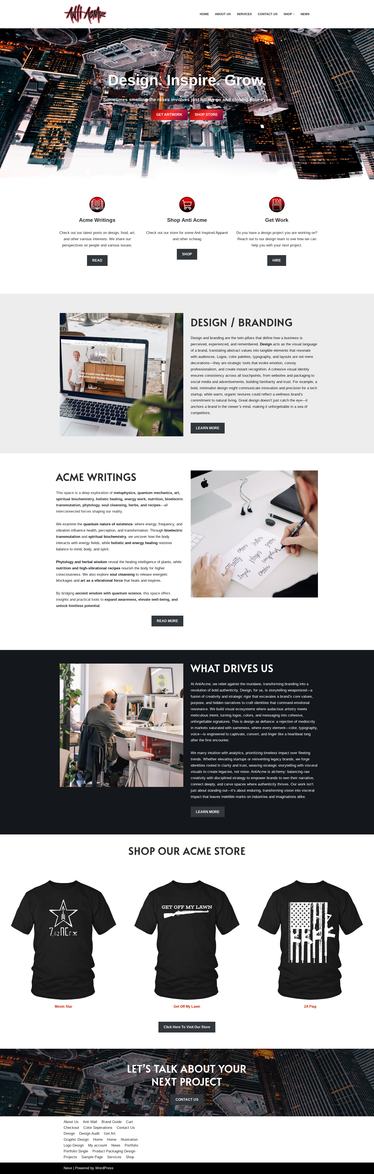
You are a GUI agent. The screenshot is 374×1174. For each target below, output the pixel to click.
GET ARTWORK (169, 114)
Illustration (129, 1139)
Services (244, 14)
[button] (294, 14)
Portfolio (131, 1145)
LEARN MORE (207, 428)
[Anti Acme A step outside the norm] (85, 14)
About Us (223, 14)
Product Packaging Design (113, 1151)
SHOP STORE (206, 114)
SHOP (187, 254)
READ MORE (167, 621)
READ (97, 260)
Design (69, 1133)
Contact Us (267, 14)
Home (204, 14)
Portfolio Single (76, 1151)
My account (97, 1145)
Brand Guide (112, 1122)
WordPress (104, 1168)
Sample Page (92, 1157)
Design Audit (89, 1133)
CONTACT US (187, 1099)
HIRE (276, 260)
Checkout (71, 1128)
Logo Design (74, 1145)
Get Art (109, 1133)
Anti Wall (90, 1122)
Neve (68, 1168)
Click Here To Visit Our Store (187, 1027)
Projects (70, 1157)
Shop (130, 1157)
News (305, 14)
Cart (129, 1122)
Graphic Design (76, 1139)
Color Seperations (97, 1128)
